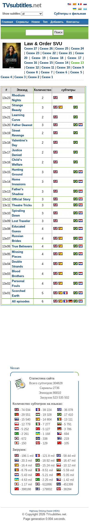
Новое (35, 22)
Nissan (14, 368)
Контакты (72, 22)
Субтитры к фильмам (70, 13)
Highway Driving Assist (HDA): (44, 511)
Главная (7, 22)
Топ (45, 22)
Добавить (56, 22)
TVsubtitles (22, 5)
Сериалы (22, 22)
